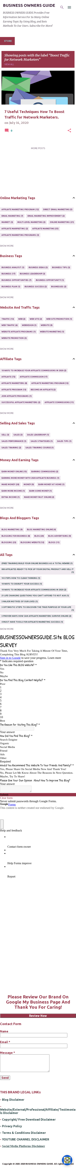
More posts (38, 148)
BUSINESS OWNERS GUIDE (29, 5)
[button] (69, 130)
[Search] (62, 7)
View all (9, 64)
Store (8, 41)
